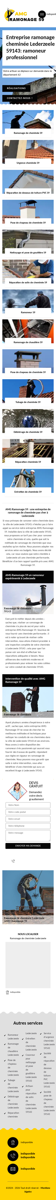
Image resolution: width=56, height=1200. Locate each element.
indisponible (29, 859)
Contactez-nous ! (20, 98)
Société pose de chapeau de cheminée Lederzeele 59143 (48, 1103)
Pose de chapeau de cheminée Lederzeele (12, 1067)
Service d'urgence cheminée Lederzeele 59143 (48, 1041)
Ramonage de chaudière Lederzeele (12, 1049)
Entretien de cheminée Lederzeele (30, 1044)
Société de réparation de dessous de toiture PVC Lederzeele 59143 (48, 1070)
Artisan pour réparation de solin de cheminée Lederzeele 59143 (30, 1099)
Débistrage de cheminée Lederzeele (12, 1102)
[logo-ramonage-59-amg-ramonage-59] (16, 14)
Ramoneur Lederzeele (12, 1037)
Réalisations (16, 88)
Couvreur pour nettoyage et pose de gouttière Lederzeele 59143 (30, 1068)
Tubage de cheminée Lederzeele (12, 1086)
